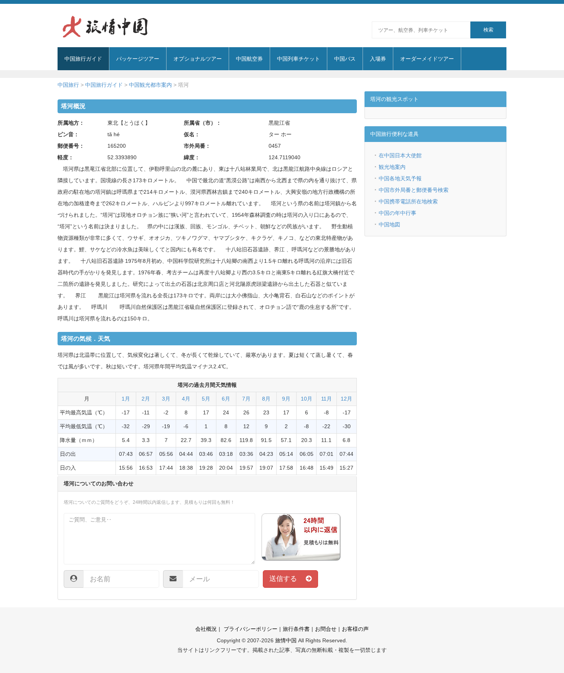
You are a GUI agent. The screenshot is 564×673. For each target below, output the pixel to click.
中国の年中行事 (397, 213)
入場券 (378, 59)
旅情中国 (286, 640)
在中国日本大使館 (400, 155)
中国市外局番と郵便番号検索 (414, 190)
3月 (166, 399)
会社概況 (206, 629)
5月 (206, 399)
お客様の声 (355, 629)
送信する (287, 578)
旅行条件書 (296, 629)
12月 (346, 399)
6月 (226, 399)
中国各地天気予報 (400, 178)
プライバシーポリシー (249, 629)
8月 (266, 399)
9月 (286, 399)
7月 (246, 399)
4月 (186, 399)
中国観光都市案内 (150, 85)
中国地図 (389, 224)
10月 (306, 399)
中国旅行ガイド (104, 85)
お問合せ (325, 629)
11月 (326, 399)
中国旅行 (68, 85)
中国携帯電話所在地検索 (408, 201)
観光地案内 (392, 167)
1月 (126, 399)
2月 (146, 399)
